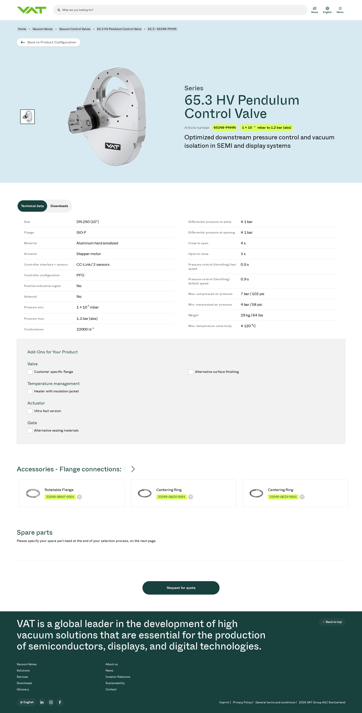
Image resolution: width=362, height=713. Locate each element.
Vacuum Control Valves (74, 29)
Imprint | (225, 702)
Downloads (24, 683)
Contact (111, 689)
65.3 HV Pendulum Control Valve (119, 29)
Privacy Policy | (243, 702)
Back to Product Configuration (51, 42)
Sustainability (115, 683)
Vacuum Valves (43, 29)
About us (112, 664)
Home (22, 29)
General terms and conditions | (276, 702)
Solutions (23, 670)
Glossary (23, 689)
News (109, 670)
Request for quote (181, 588)
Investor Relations (118, 677)
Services (22, 677)
